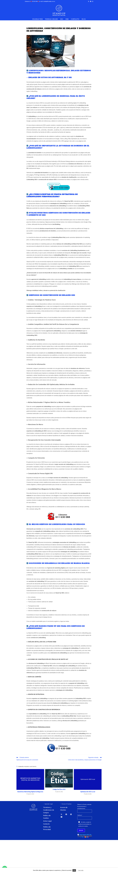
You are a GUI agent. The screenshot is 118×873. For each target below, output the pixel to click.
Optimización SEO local (87, 791)
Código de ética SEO (59, 789)
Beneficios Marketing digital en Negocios (30, 791)
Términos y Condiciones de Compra (48, 809)
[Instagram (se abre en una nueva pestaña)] (92, 1)
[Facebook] (67, 814)
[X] (63, 814)
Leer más (80, 870)
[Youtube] (63, 817)
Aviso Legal (47, 821)
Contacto (46, 824)
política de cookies (83, 826)
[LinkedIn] (72, 814)
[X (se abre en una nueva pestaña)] (88, 1)
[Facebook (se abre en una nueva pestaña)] (91, 1)
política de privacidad (83, 824)
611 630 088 (35, 1)
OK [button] (74, 870)
